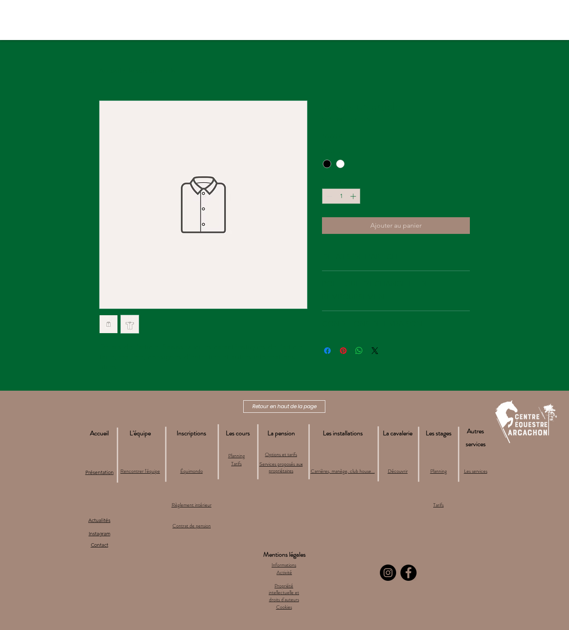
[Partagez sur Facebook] (327, 351)
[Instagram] (388, 573)
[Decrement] (328, 196)
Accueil (110, 70)
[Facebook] (408, 573)
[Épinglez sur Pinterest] (343, 351)
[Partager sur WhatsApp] (359, 351)
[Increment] (354, 196)
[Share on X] (375, 351)
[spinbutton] (341, 196)
